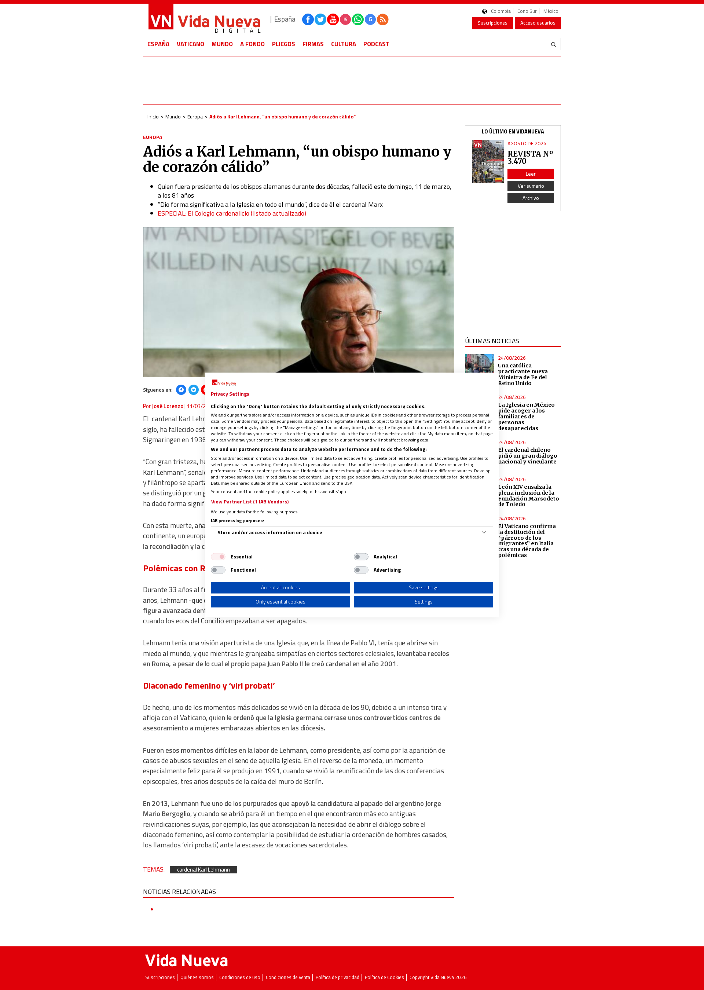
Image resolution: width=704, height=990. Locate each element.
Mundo (222, 44)
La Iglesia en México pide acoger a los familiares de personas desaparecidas (526, 416)
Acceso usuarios (538, 22)
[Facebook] (181, 390)
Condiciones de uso (239, 977)
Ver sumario (531, 186)
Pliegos (283, 44)
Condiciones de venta (288, 977)
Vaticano (190, 44)
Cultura (343, 44)
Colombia (501, 11)
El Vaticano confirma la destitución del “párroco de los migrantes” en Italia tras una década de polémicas (527, 540)
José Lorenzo (167, 406)
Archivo (530, 198)
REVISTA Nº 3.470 (530, 157)
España (158, 44)
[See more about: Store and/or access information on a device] (484, 532)
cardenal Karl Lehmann (203, 870)
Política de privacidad (337, 977)
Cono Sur (527, 11)
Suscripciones (492, 22)
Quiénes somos (197, 977)
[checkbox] (218, 556)
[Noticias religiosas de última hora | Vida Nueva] (204, 19)
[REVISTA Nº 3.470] (488, 161)
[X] (193, 390)
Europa (195, 116)
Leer (531, 173)
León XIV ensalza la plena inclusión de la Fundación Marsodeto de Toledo (528, 496)
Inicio (153, 116)
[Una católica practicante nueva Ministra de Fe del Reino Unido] (480, 369)
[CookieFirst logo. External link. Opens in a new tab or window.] (224, 383)
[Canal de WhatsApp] (357, 19)
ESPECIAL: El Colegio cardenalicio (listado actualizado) (232, 213)
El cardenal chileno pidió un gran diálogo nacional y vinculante (527, 456)
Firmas (313, 44)
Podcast (376, 44)
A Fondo (252, 44)
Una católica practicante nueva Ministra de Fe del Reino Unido (523, 374)
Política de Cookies (384, 977)
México (550, 11)
